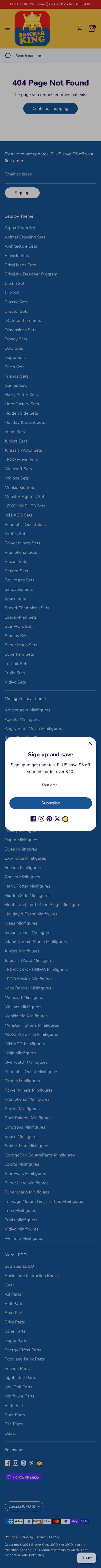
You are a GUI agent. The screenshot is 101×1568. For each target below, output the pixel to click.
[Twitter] (57, 818)
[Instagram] (41, 818)
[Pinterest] (49, 818)
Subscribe (50, 803)
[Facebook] (33, 818)
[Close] (90, 743)
